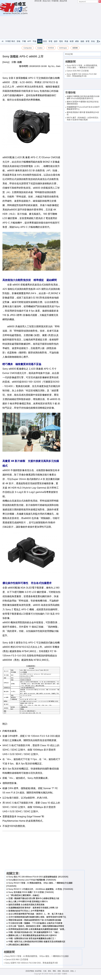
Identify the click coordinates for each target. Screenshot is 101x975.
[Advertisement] (67, 20)
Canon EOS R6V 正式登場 (16, 959)
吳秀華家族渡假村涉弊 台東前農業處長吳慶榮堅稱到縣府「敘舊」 (37, 929)
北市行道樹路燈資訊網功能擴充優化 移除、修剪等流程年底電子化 (37, 917)
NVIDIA (51, 48)
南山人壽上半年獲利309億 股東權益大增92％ (28, 901)
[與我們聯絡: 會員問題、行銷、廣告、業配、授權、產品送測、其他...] (50, 971)
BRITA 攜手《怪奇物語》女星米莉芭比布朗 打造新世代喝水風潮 (82, 118)
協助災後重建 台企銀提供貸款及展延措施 (26, 905)
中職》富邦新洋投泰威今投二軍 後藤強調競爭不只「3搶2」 (34, 932)
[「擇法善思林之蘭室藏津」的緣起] (23, 895)
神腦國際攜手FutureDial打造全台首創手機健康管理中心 (83, 108)
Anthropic (63, 48)
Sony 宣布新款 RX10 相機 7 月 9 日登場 (26, 892)
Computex (28, 48)
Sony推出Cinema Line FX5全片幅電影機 (26, 880)
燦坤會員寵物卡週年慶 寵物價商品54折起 (83, 113)
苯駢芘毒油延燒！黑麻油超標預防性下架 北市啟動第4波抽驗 (34, 920)
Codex (40, 48)
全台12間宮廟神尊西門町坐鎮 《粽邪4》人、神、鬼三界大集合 (35, 914)
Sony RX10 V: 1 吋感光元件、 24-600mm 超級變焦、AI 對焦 (35, 889)
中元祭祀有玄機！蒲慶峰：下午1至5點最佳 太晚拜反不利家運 (35, 923)
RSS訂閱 (69, 54)
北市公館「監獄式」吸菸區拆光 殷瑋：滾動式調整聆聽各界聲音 (36, 926)
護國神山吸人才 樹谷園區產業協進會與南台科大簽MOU (32, 935)
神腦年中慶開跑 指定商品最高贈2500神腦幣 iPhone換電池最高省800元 (83, 97)
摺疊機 (75, 48)
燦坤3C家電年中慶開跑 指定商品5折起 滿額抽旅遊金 (83, 102)
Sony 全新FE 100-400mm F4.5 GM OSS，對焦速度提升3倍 (31, 963)
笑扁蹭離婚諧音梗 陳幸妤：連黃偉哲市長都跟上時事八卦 (33, 908)
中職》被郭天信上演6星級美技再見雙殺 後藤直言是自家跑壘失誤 (36, 941)
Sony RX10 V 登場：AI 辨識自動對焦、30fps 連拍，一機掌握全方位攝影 (40, 883)
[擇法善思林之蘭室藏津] (18, 945)
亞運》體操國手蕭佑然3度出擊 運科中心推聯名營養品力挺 (33, 898)
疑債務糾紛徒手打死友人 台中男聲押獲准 (26, 911)
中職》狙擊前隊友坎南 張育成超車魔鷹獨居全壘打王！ (32, 938)
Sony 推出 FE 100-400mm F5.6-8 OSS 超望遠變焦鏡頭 (32, 877)
